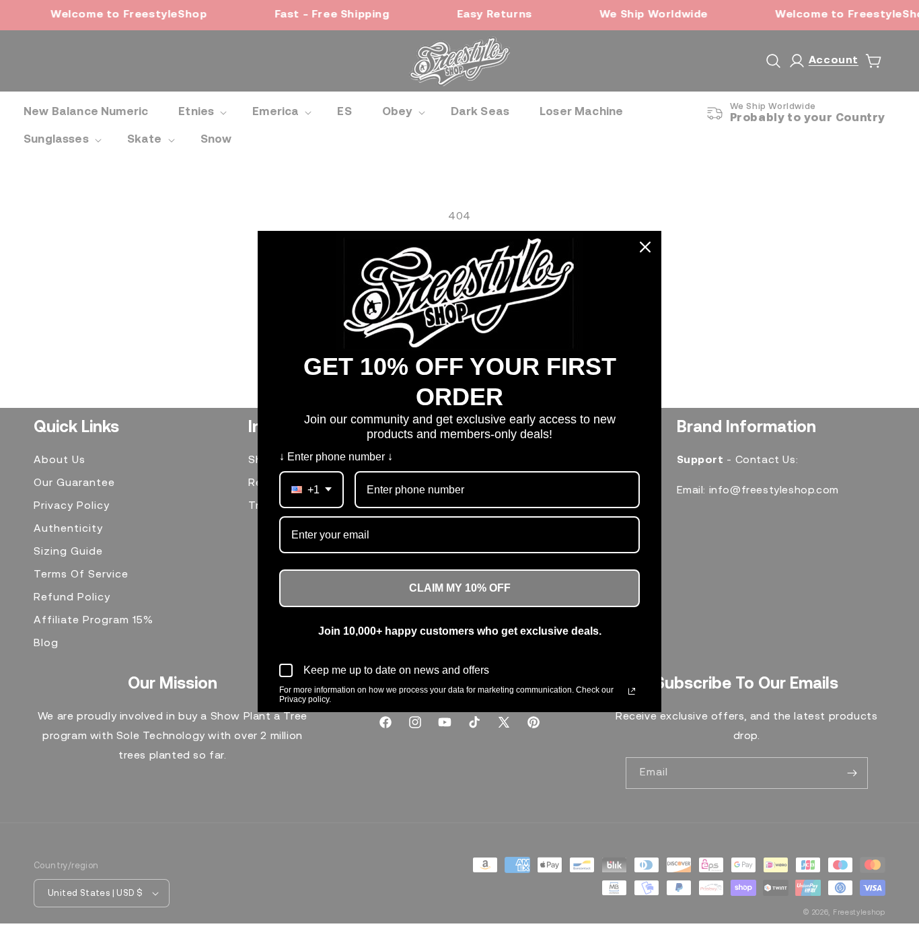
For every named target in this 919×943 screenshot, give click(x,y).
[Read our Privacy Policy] (632, 691)
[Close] (645, 247)
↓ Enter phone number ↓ (336, 456)
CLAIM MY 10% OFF (460, 588)
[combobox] (311, 489)
